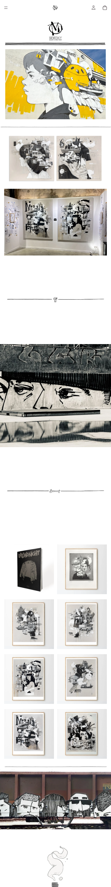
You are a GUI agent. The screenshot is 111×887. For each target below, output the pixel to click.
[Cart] (104, 7)
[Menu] (6, 8)
